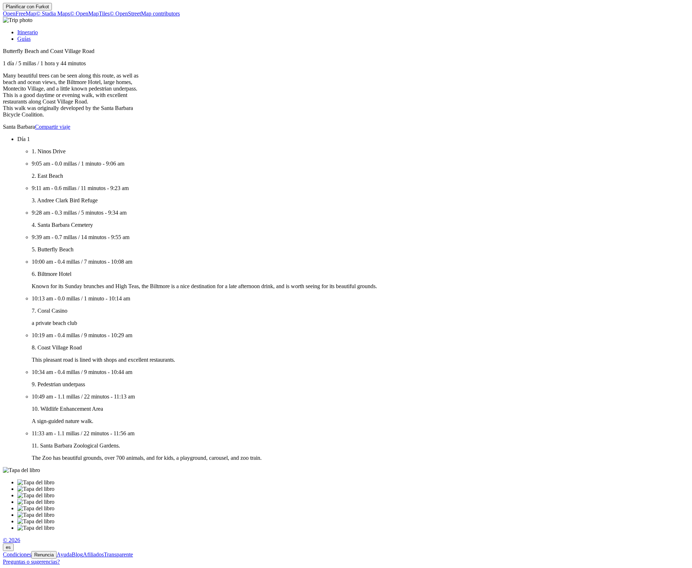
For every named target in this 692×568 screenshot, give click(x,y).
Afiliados (93, 554)
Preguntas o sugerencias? (31, 562)
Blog (77, 554)
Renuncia (44, 555)
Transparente (118, 554)
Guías (24, 39)
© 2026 (11, 540)
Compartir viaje (52, 127)
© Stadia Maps (53, 13)
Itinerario (27, 32)
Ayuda (64, 554)
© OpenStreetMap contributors (145, 13)
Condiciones (17, 554)
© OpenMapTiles (90, 13)
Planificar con (27, 6)
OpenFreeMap (19, 13)
